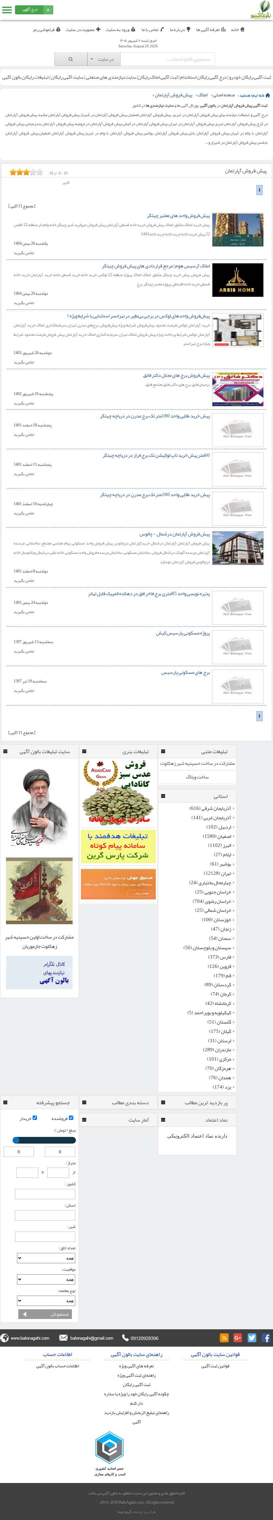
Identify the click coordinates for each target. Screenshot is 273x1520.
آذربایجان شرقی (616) (210, 808)
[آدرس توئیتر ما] (252, 1338)
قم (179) (222, 976)
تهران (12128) (217, 873)
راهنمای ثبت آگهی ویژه (137, 1375)
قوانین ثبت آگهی (215, 1365)
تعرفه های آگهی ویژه (136, 1365)
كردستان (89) (217, 985)
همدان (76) (220, 1078)
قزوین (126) (219, 966)
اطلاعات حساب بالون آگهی (57, 1365)
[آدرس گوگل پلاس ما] (238, 1338)
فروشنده (60, 1118)
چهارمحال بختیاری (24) (210, 883)
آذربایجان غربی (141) (211, 818)
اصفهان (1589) (217, 836)
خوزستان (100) (216, 920)
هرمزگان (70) (218, 1068)
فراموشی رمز (44, 29)
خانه (235, 29)
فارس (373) (219, 957)
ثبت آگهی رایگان (136, 1384)
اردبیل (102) (218, 827)
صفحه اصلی (224, 95)
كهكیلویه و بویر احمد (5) (209, 1013)
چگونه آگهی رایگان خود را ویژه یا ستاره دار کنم (136, 1398)
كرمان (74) (221, 994)
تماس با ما (149, 29)
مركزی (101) (219, 1059)
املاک (202, 95)
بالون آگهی (208, 105)
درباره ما (177, 29)
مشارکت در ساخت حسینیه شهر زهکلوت (197, 763)
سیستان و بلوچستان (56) (207, 948)
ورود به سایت (118, 29)
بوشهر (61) (220, 864)
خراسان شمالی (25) (213, 910)
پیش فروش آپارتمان (173, 95)
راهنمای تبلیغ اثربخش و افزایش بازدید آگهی (136, 1417)
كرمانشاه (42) (218, 1003)
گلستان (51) (219, 1022)
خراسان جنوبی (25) (213, 892)
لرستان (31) (219, 1041)
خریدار (25, 1118)
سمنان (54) (220, 938)
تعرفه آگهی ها (208, 29)
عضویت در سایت (80, 29)
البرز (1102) (219, 845)
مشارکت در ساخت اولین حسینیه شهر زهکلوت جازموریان (39, 941)
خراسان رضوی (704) (212, 901)
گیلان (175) (220, 1031)
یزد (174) (222, 1087)
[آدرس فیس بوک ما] (266, 1338)
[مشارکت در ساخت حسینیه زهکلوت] (39, 923)
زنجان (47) (221, 929)
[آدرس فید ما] (224, 1338)
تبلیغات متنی (214, 751)
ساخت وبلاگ (197, 777)
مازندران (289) (217, 1050)
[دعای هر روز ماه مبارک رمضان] (39, 851)
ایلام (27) (222, 855)
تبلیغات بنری (136, 751)
